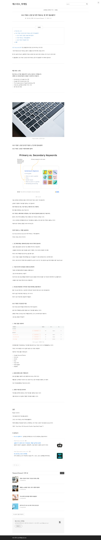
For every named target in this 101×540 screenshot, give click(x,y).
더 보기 (62, 473)
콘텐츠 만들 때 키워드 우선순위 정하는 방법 (29, 478)
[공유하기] (17, 465)
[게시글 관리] (19, 465)
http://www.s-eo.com (19, 440)
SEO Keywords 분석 (17, 47)
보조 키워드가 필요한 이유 (23, 40)
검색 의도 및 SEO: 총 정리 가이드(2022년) (29, 505)
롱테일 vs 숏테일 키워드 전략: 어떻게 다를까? (30, 487)
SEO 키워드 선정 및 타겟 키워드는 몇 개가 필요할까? (38, 15)
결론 (16, 42)
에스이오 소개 (18, 31)
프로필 (56, 10)
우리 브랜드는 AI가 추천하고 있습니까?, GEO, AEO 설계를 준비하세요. (32, 455)
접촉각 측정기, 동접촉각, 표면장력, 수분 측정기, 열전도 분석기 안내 (31, 445)
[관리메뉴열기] (98, 2)
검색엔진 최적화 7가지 (48, 10)
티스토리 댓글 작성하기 (18, 514)
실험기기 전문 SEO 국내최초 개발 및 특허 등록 (27, 443)
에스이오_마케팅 (19, 521)
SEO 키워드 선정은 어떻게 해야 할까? (25, 35)
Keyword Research (40, 18)
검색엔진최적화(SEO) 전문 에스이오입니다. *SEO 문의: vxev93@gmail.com (32, 523)
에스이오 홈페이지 (18, 436)
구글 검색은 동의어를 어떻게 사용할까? (28, 496)
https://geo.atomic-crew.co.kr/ (21, 451)
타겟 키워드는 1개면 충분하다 (23, 37)
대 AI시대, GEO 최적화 (20, 454)
